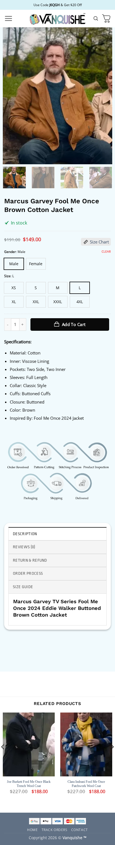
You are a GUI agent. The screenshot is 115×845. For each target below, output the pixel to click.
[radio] (13, 263)
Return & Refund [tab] (30, 560)
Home (32, 829)
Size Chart (99, 242)
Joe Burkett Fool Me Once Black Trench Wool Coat (29, 784)
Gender (10, 252)
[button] (8, 18)
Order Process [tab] (28, 573)
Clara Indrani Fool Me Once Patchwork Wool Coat (86, 784)
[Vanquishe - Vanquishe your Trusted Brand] (57, 19)
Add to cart (74, 324)
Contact (79, 829)
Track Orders (55, 829)
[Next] (103, 95)
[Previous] (12, 95)
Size (7, 276)
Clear (106, 252)
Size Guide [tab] (23, 587)
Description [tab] (25, 534)
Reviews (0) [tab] (24, 547)
